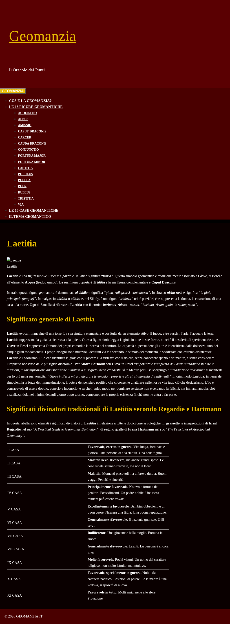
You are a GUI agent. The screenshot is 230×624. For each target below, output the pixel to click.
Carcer (24, 137)
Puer (22, 186)
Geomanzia (42, 36)
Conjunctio (28, 149)
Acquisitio (27, 113)
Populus (25, 174)
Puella (24, 180)
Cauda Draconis (32, 143)
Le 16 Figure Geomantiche (36, 107)
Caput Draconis (32, 131)
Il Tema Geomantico (30, 216)
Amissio (24, 125)
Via (21, 204)
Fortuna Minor (31, 162)
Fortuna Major (32, 155)
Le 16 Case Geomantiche (33, 210)
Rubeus (24, 192)
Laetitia (25, 168)
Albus (23, 119)
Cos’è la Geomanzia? (30, 101)
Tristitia (26, 198)
